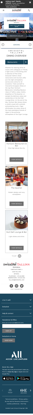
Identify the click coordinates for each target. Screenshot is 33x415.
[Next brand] (30, 390)
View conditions (11, 7)
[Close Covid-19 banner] (30, 2)
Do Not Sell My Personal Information (16, 401)
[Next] (30, 44)
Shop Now (8, 340)
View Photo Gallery (16, 36)
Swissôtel (5, 307)
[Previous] (3, 44)
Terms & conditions (11, 399)
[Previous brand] (2, 390)
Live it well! (6, 300)
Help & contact (7, 313)
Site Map (23, 404)
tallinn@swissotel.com (16, 280)
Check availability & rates (16, 26)
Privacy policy (23, 399)
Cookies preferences (13, 404)
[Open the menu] (3, 10)
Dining (16, 45)
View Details (16, 160)
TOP (14, 256)
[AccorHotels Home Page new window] (16, 362)
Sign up (10, 331)
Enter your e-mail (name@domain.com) (12, 322)
